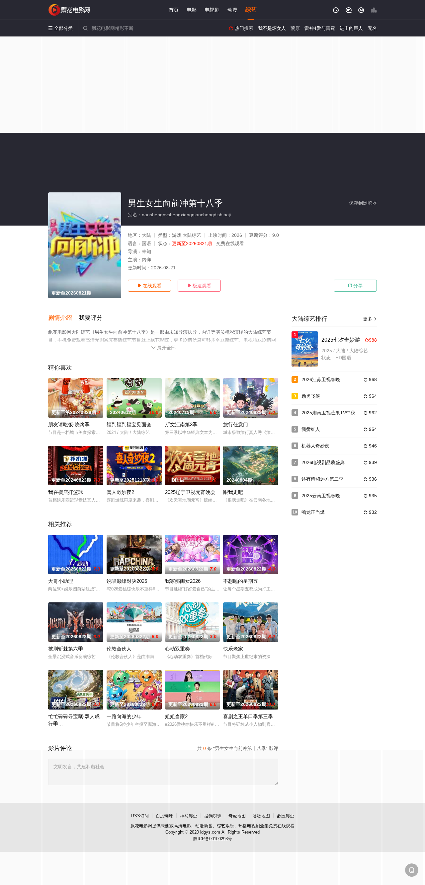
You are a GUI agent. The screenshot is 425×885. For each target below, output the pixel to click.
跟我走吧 (233, 492)
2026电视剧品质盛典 (323, 462)
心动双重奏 (177, 648)
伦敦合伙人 (119, 648)
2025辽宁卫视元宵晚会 (190, 492)
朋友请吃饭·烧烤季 (69, 424)
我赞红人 (310, 429)
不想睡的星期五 (240, 581)
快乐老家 (233, 648)
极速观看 (199, 285)
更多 (370, 318)
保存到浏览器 (363, 203)
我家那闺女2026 (183, 581)
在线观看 (149, 285)
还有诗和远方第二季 (322, 479)
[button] (63, 318)
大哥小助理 (60, 581)
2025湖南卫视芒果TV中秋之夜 (333, 412)
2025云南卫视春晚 (320, 495)
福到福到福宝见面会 (129, 424)
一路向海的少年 (124, 716)
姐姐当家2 (176, 716)
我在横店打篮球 (65, 492)
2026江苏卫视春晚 (320, 379)
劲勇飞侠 (310, 396)
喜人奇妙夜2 (120, 492)
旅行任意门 (235, 424)
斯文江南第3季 (181, 424)
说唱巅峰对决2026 (127, 581)
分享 (355, 285)
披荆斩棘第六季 (65, 648)
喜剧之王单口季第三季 (248, 716)
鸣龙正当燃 (313, 512)
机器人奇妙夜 (315, 445)
